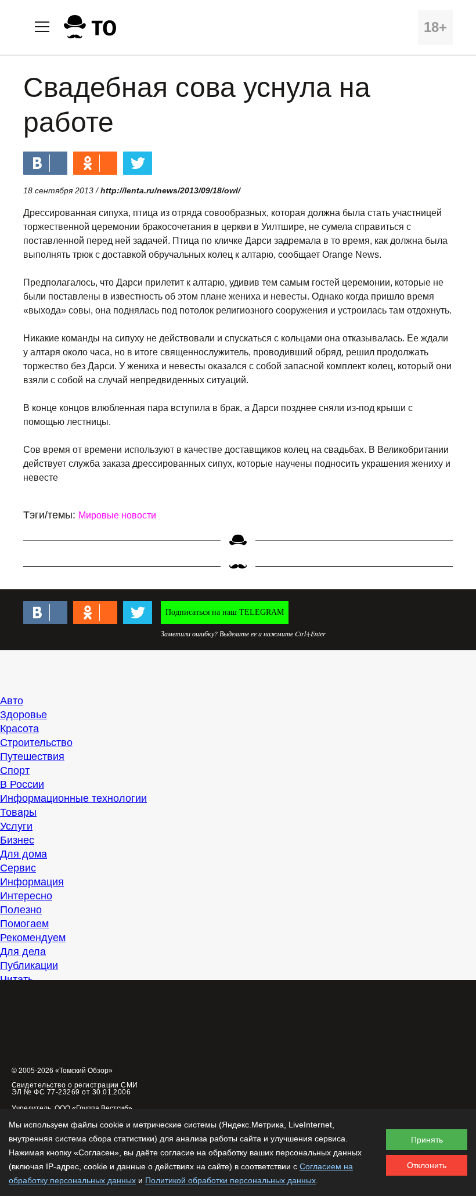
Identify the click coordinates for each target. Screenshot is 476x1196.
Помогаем (24, 924)
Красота (19, 728)
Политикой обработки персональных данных (230, 1180)
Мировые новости (117, 515)
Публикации (29, 965)
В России (22, 784)
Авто (11, 701)
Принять (427, 1139)
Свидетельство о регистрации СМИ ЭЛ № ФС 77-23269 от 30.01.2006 (75, 1089)
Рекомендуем (33, 937)
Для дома (23, 854)
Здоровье (23, 715)
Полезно (21, 910)
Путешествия (32, 756)
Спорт (15, 770)
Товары (18, 812)
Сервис (18, 868)
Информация (32, 882)
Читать (16, 979)
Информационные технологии (73, 798)
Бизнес (17, 840)
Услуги (16, 826)
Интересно (26, 896)
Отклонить (426, 1165)
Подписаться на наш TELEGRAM (224, 612)
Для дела (23, 951)
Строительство (36, 742)
